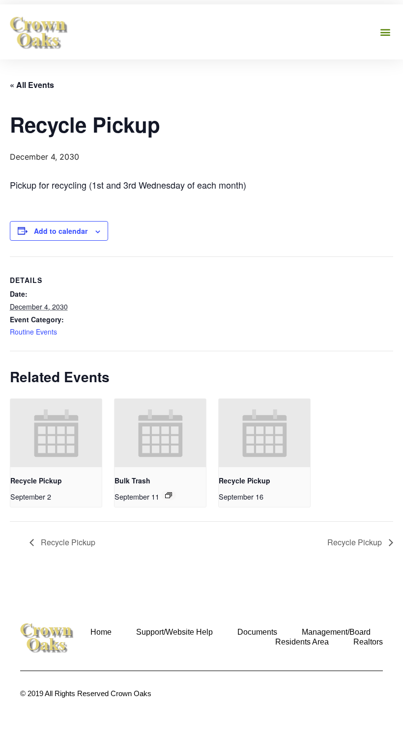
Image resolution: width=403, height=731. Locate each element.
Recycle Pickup (36, 480)
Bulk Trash (132, 480)
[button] (385, 32)
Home (101, 632)
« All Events (32, 84)
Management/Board (336, 632)
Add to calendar (60, 231)
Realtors (368, 642)
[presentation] (56, 433)
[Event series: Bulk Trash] (168, 495)
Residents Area (302, 642)
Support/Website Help (174, 632)
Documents (257, 632)
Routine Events (33, 332)
